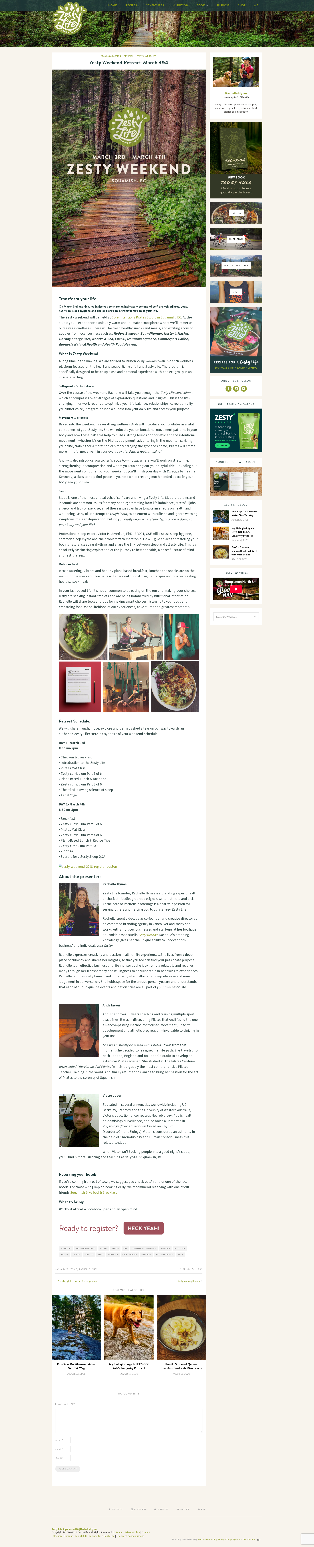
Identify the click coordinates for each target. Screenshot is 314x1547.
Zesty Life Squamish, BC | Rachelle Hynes (74, 1529)
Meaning (165, 1248)
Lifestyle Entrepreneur (144, 1248)
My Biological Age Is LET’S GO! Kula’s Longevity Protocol (128, 1366)
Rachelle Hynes (88, 1269)
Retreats (129, 56)
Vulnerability (129, 1255)
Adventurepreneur (86, 1248)
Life (125, 1248)
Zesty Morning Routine (189, 1281)
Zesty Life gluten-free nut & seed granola (77, 1281)
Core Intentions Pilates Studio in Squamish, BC (146, 317)
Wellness (146, 1255)
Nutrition (180, 5)
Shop (242, 5)
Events (103, 1248)
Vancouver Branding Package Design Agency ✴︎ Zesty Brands (226, 1539)
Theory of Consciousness (130, 1536)
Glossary (57, 1536)
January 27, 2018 (65, 1269)
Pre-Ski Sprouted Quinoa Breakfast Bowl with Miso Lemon (181, 1366)
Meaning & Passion (110, 56)
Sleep (101, 1255)
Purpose (223, 5)
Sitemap (118, 1532)
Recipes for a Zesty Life (102, 1536)
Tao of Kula (81, 1536)
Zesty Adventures (146, 56)
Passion (65, 1255)
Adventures (155, 5)
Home (112, 5)
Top (259, 1540)
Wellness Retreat (165, 1255)
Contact (146, 1532)
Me (256, 5)
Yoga (180, 1255)
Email (58, 1449)
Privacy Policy (132, 1532)
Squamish (113, 1255)
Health (115, 1248)
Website (59, 1458)
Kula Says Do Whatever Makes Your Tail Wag (76, 1366)
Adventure (66, 1248)
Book (201, 5)
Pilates (76, 1255)
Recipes (131, 5)
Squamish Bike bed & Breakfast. (94, 1192)
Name (59, 1440)
